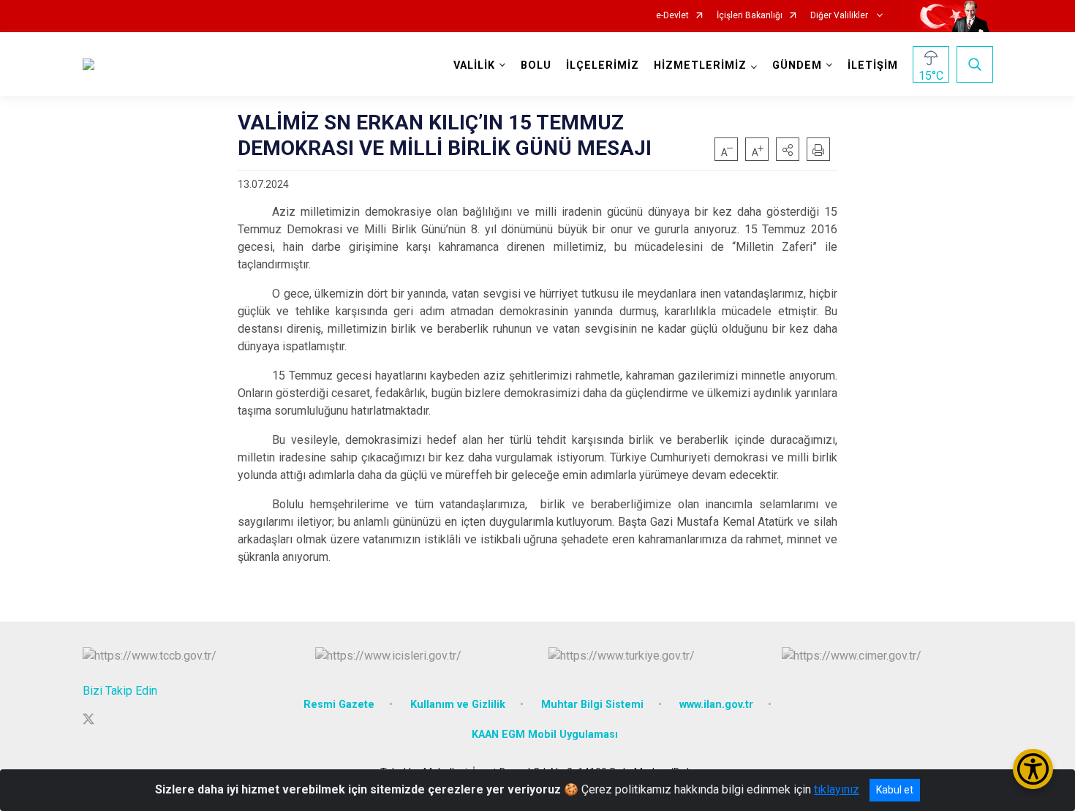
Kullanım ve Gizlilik (457, 704)
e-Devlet (672, 15)
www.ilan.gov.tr (716, 704)
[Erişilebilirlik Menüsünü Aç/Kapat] (1033, 769)
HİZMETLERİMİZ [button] (700, 65)
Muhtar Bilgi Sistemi (592, 704)
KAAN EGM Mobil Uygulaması (545, 734)
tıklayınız (836, 789)
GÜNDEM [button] (797, 65)
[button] (787, 149)
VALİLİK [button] (474, 65)
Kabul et (894, 790)
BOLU (536, 65)
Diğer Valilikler (840, 15)
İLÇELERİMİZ (602, 65)
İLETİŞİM (873, 65)
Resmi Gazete (338, 704)
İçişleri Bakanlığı (749, 15)
